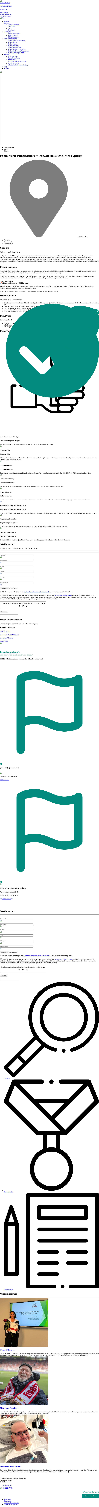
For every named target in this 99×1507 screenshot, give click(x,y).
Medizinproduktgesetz (10, 1504)
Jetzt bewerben (4, 780)
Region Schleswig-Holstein (16, 53)
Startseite (6, 21)
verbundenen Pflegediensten (63, 595)
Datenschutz (7, 1501)
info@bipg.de (4, 13)
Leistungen (7, 32)
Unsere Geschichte (13, 25)
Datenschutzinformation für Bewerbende (36, 592)
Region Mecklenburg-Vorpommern (18, 51)
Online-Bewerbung (14, 58)
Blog (5, 67)
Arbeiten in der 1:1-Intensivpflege (18, 65)
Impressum (7, 1499)
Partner (10, 28)
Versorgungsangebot (14, 33)
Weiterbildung (12, 60)
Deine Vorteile (8, 242)
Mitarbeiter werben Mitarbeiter (17, 61)
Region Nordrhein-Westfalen (16, 49)
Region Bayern (12, 42)
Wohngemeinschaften (10, 39)
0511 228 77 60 (7, 1488)
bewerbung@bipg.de (6, 638)
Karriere (6, 54)
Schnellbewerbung (5, 14)
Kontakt (6, 68)
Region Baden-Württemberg (16, 40)
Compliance (11, 30)
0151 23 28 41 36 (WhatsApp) (9, 634)
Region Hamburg (13, 46)
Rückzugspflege (13, 35)
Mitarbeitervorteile (13, 63)
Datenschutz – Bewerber (11, 1503)
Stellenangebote (12, 56)
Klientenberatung (5, 16)
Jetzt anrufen (4, 641)
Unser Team (11, 26)
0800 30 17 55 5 (5, 631)
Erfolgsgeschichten (13, 37)
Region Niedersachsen (14, 47)
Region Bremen (12, 44)
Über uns (6, 23)
